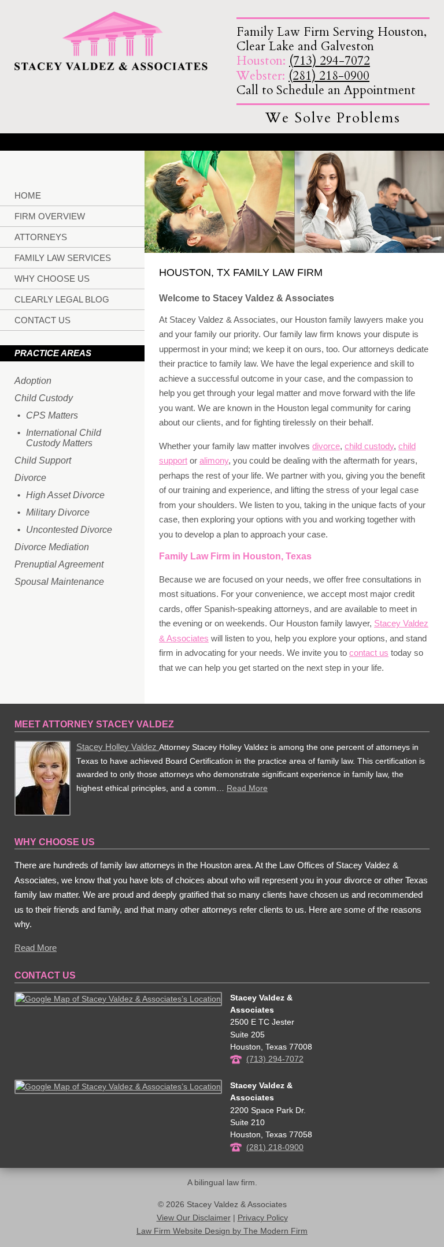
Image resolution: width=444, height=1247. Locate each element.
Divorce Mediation (51, 547)
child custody (369, 446)
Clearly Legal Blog (61, 299)
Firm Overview (49, 216)
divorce (326, 446)
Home (27, 195)
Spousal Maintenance (59, 582)
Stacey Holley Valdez (117, 747)
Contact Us (42, 320)
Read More (247, 788)
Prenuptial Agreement (58, 564)
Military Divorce (58, 512)
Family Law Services (62, 258)
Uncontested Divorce (69, 530)
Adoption (32, 381)
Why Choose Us (52, 278)
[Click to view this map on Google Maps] (118, 998)
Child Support (42, 460)
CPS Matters (52, 415)
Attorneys (40, 237)
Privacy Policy (263, 1218)
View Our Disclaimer (194, 1218)
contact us (368, 653)
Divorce (30, 478)
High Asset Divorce (65, 495)
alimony (213, 460)
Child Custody (43, 398)
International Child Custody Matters (63, 438)
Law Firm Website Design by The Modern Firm (222, 1231)
